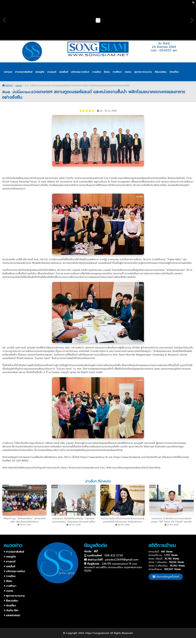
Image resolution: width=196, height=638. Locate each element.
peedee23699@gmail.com (121, 560)
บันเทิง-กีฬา (12, 610)
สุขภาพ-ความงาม (15, 596)
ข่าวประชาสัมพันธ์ (14, 552)
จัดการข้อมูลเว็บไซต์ (167, 577)
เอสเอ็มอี (10, 566)
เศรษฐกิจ (10, 556)
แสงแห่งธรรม (12, 615)
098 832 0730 (113, 555)
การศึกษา (10, 586)
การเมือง (10, 576)
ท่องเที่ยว (10, 605)
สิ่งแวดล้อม (11, 601)
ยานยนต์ (10, 561)
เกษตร (9, 591)
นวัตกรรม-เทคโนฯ (15, 571)
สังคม (8, 581)
